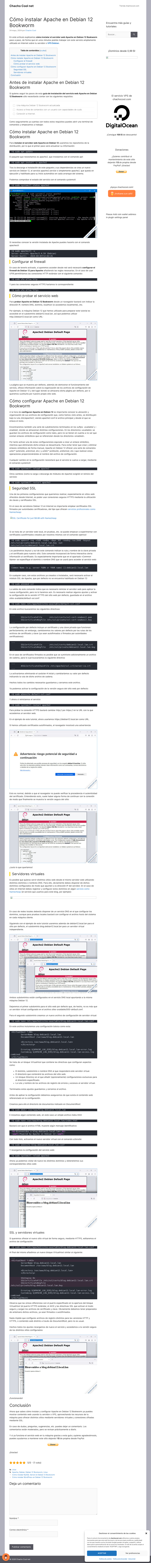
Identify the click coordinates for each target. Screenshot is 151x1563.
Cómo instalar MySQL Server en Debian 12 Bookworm (33, 1475)
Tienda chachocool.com (129, 6)
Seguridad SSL (20, 69)
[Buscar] (134, 34)
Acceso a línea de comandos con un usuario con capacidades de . (49, 109)
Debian (22, 1472)
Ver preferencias (133, 1553)
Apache (15, 1472)
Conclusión (16, 75)
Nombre (14, 1518)
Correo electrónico (18, 1530)
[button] (146, 1533)
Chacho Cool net (21, 6)
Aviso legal (131, 1559)
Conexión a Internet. (26, 114)
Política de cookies (105, 1559)
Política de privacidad (120, 1559)
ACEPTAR (102, 1553)
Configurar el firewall (23, 61)
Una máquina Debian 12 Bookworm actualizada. (38, 105)
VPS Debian (53, 43)
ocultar (43, 51)
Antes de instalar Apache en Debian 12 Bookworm (33, 55)
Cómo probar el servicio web (27, 64)
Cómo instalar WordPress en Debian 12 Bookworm (32, 1477)
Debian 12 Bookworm (34, 1472)
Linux (14, 1470)
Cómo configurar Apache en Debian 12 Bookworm (33, 67)
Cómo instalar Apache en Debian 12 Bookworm (32, 58)
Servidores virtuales (22, 72)
